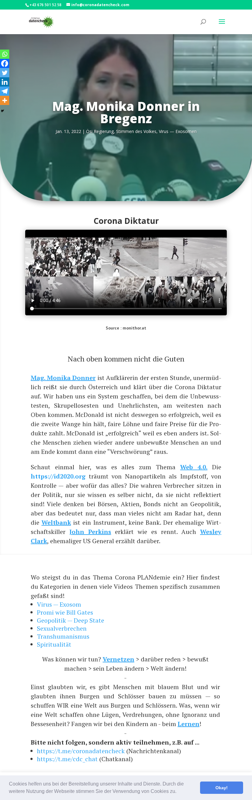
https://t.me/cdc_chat (67, 759)
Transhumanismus (63, 636)
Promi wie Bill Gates (65, 612)
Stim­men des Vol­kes (136, 131)
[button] (178, 792)
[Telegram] (4, 91)
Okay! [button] (221, 787)
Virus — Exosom (59, 604)
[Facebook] (4, 63)
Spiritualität (54, 644)
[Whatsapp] (4, 54)
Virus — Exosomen (178, 131)
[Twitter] (4, 72)
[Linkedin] (4, 82)
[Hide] (2, 110)
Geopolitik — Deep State (70, 620)
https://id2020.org (58, 476)
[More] (4, 100)
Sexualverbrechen (62, 628)
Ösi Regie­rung (100, 131)
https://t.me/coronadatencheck (81, 751)
